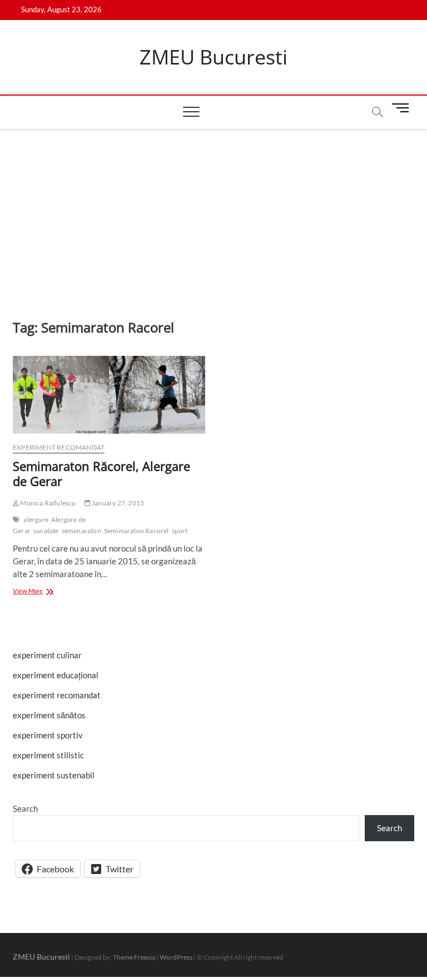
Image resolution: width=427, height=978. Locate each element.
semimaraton (81, 531)
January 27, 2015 (117, 503)
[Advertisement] (213, 213)
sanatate (46, 531)
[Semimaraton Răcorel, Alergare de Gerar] (109, 395)
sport (180, 531)
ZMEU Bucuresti (213, 57)
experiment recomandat (59, 447)
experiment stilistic (48, 755)
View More (45, 592)
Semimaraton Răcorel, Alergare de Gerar (101, 474)
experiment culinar (47, 655)
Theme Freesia (134, 957)
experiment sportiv (48, 735)
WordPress (176, 957)
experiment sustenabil (54, 775)
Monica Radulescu (47, 503)
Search (25, 808)
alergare (35, 519)
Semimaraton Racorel (136, 531)
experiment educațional (55, 675)
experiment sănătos (49, 715)
